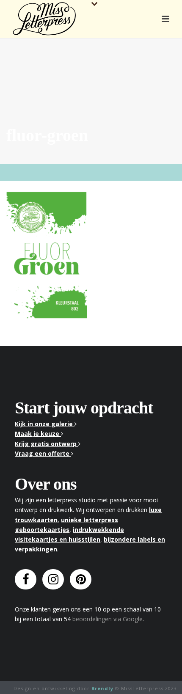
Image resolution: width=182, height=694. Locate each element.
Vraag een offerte (43, 453)
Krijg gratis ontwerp (46, 444)
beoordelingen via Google (107, 619)
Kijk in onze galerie (44, 424)
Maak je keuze (38, 434)
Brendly (102, 688)
